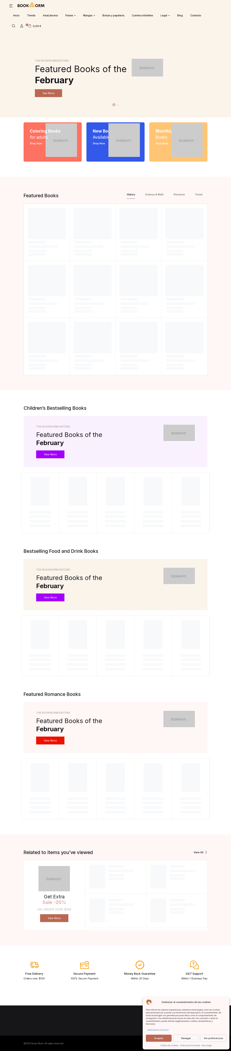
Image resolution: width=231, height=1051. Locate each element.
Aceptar (158, 1038)
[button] (11, 5)
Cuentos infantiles (142, 15)
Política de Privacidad (190, 1045)
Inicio (16, 15)
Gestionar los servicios (158, 1030)
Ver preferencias (213, 1038)
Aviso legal (206, 1045)
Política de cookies (169, 1045)
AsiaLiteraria (50, 15)
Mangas (87, 15)
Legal (164, 15)
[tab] (131, 195)
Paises (69, 15)
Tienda (31, 15)
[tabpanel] (115, 78)
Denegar (186, 1038)
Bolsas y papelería (113, 15)
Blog (180, 15)
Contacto (195, 15)
